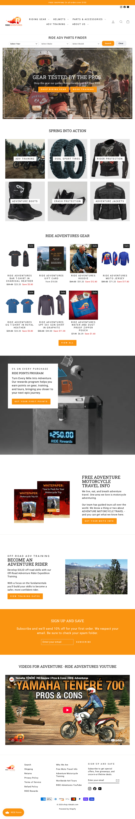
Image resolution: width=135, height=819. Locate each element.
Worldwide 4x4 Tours (66, 781)
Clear (121, 43)
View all (67, 343)
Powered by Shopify (67, 809)
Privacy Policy (31, 778)
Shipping (28, 769)
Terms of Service (32, 782)
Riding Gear (38, 19)
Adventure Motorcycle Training (67, 774)
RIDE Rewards (31, 791)
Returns (28, 773)
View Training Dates (25, 596)
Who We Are (62, 765)
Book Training (83, 89)
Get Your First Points (31, 401)
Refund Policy (31, 786)
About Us (79, 24)
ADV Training (56, 24)
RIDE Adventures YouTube (69, 785)
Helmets (60, 19)
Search (108, 43)
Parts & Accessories (88, 19)
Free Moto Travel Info (67, 769)
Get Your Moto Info (99, 521)
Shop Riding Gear (53, 89)
